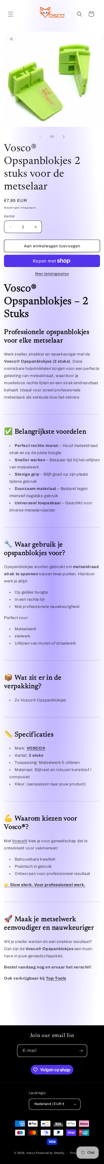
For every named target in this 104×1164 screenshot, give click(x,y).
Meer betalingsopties (52, 274)
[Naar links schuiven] (40, 136)
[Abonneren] (81, 1050)
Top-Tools (56, 978)
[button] (11, 14)
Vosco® (19, 841)
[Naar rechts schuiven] (64, 136)
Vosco (30, 1152)
